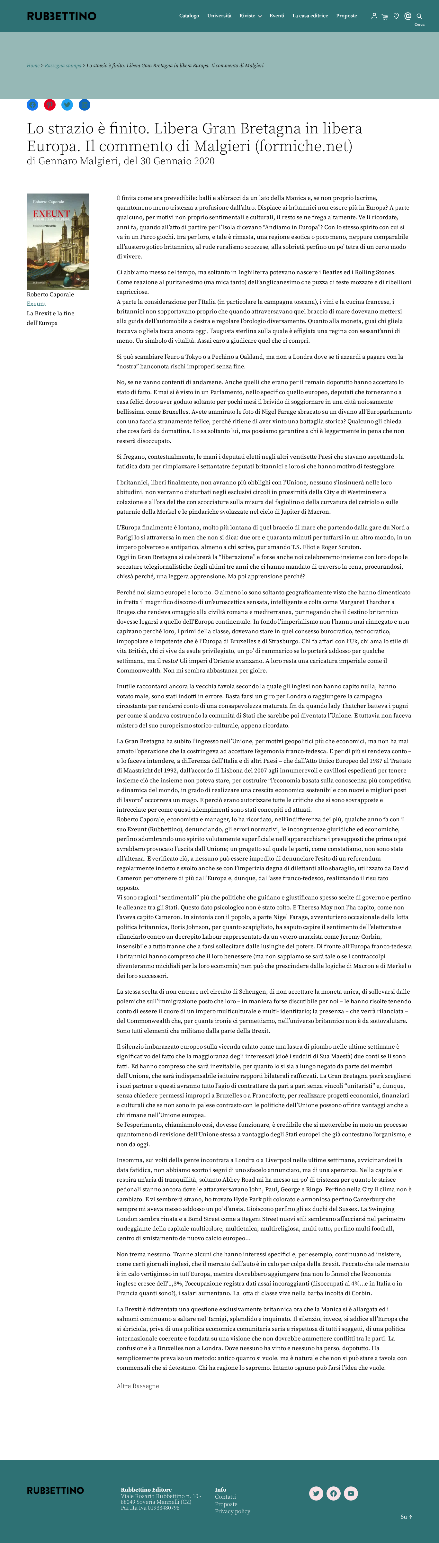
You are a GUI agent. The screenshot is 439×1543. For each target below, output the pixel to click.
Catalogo (189, 16)
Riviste (247, 16)
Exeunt (36, 304)
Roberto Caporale (50, 294)
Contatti (225, 1497)
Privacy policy (232, 1511)
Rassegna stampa (63, 65)
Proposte (346, 16)
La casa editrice (310, 16)
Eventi (277, 16)
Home (33, 65)
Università (219, 16)
